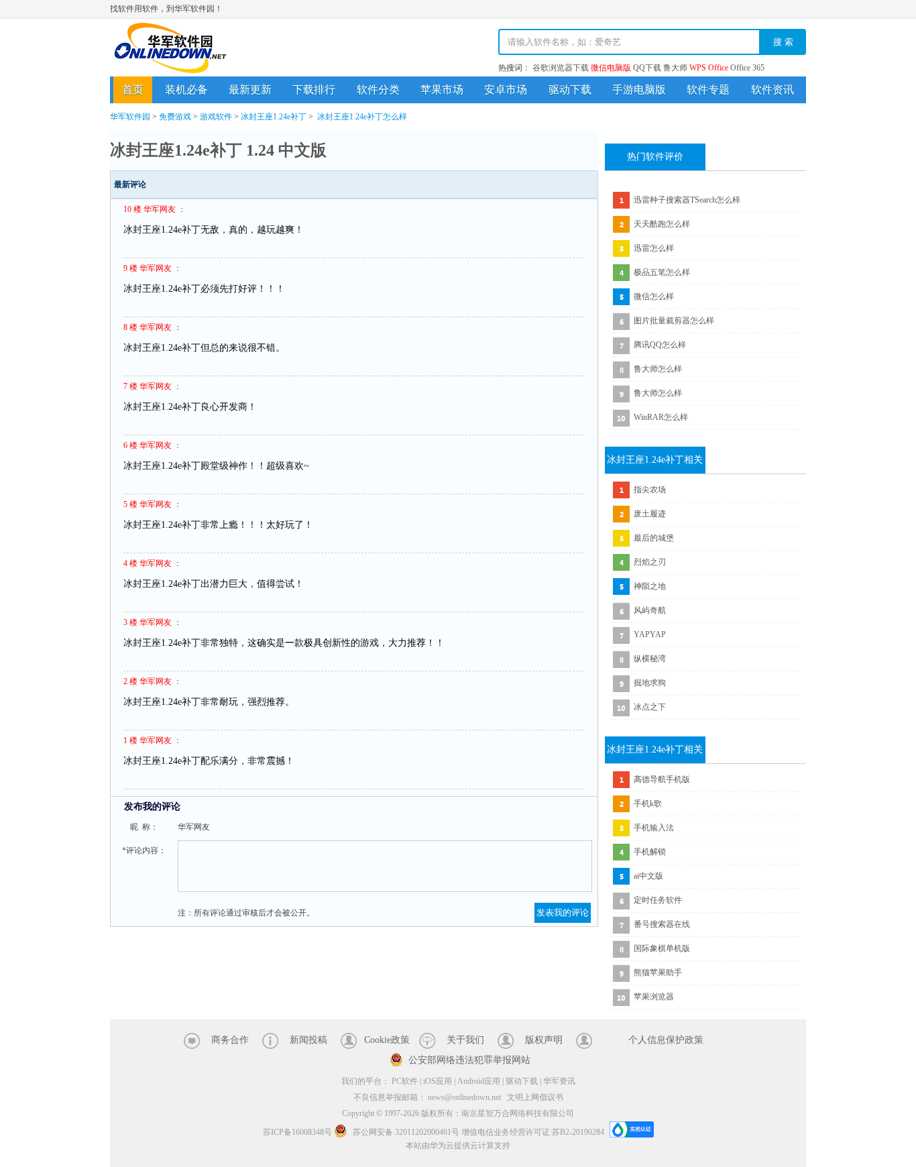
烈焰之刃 (650, 562)
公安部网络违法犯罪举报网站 (469, 1060)
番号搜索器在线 (662, 924)
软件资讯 (772, 89)
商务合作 (230, 1040)
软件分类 (378, 89)
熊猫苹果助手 (658, 972)
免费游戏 (175, 116)
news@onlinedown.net (464, 1097)
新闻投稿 (308, 1040)
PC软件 (405, 1081)
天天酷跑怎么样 (662, 224)
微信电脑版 (611, 67)
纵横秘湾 (650, 658)
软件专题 (708, 89)
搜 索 (783, 42)
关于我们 (465, 1040)
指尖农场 (650, 489)
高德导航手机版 (662, 779)
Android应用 (478, 1081)
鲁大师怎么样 (658, 369)
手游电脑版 (639, 89)
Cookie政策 (387, 1040)
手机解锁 (650, 851)
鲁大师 (675, 67)
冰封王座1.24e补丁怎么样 (362, 116)
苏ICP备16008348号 (297, 1132)
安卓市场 (505, 89)
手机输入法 (654, 827)
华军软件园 (170, 48)
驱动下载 (570, 89)
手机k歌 (648, 803)
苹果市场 (441, 89)
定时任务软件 (658, 900)
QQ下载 (647, 67)
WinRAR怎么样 (661, 417)
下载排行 (313, 89)
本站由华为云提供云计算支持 (458, 1145)
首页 (133, 89)
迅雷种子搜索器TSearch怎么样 (687, 200)
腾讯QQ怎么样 (660, 344)
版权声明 (544, 1040)
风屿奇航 (650, 610)
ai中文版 (648, 876)
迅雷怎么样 (654, 248)
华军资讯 (559, 1081)
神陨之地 (650, 586)
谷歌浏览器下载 (560, 67)
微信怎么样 (654, 296)
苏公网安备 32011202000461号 (406, 1132)
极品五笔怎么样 (662, 272)
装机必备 (186, 89)
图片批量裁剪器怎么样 (674, 320)
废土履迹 (650, 513)
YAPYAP (650, 634)
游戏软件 (216, 116)
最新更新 (250, 89)
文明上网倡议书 (535, 1097)
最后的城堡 (654, 538)
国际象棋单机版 (662, 948)
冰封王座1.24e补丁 (273, 116)
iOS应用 (437, 1081)
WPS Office (708, 67)
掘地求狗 (650, 682)
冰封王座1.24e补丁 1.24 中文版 (218, 150)
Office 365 (747, 67)
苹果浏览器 (654, 996)
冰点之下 (650, 707)
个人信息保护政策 (665, 1040)
